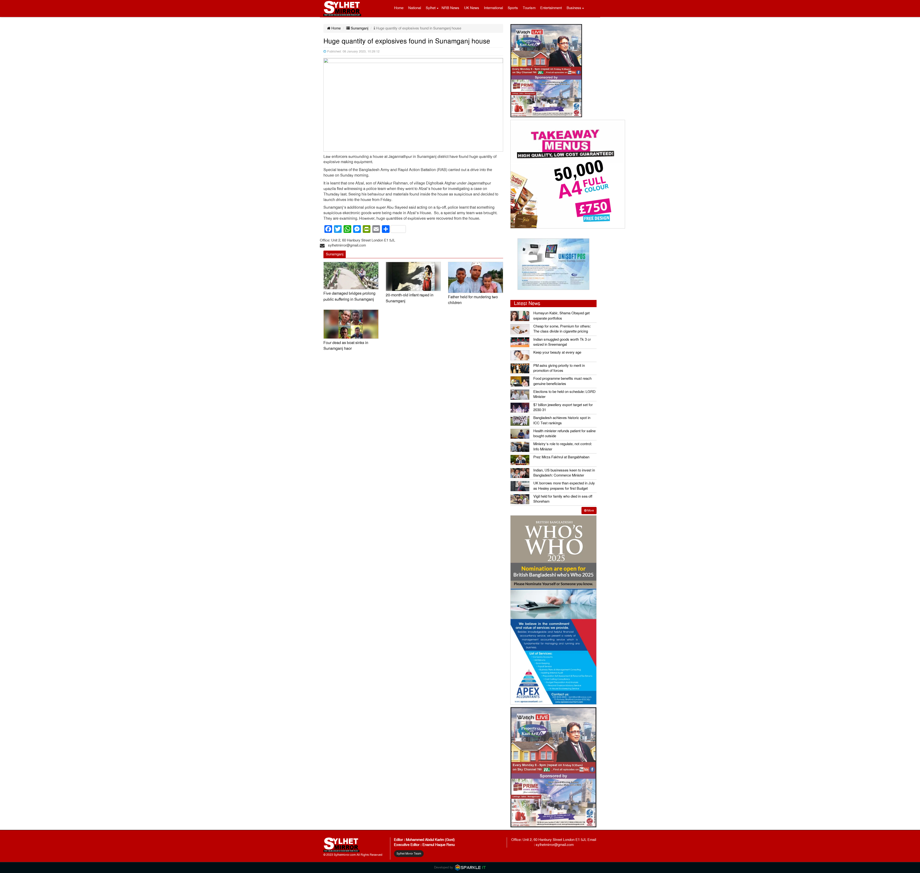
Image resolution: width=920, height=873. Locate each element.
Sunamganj (359, 28)
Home (398, 8)
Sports (513, 8)
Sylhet (431, 8)
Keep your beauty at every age (557, 352)
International (493, 8)
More (590, 510)
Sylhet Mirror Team (409, 853)
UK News (471, 8)
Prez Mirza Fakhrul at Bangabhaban (561, 457)
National (414, 8)
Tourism (529, 8)
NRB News (450, 8)
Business (574, 8)
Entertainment (551, 8)
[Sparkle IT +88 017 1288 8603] (470, 867)
